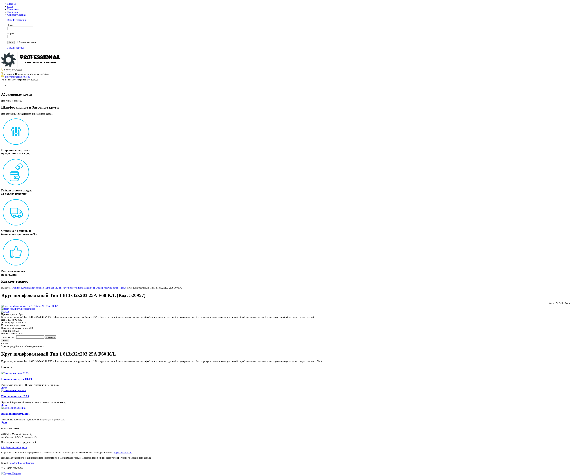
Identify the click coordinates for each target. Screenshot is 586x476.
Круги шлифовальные (32, 287)
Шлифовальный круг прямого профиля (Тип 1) (70, 287)
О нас (10, 6)
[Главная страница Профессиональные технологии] (31, 67)
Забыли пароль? (15, 47)
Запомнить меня (27, 42)
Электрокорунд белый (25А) (111, 287)
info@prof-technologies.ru (17, 76)
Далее (4, 387)
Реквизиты (13, 9)
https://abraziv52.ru (123, 452)
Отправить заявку (16, 14)
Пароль (11, 33)
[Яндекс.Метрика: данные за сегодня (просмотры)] (11, 473)
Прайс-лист (13, 12)
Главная (11, 3)
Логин (10, 25)
